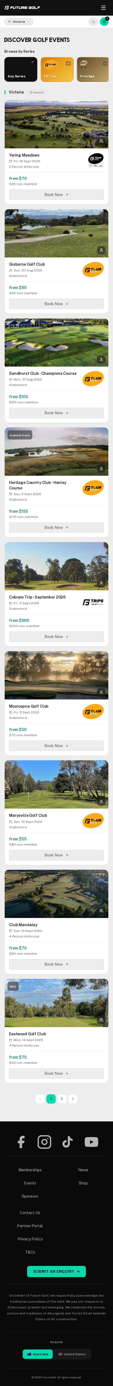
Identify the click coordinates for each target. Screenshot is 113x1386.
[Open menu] (103, 7)
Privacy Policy (30, 1239)
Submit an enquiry (56, 1271)
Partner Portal (30, 1226)
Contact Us (30, 1213)
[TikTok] (68, 1142)
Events (30, 1183)
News (83, 1170)
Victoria (19, 22)
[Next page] (73, 1099)
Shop (83, 1183)
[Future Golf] (22, 8)
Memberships (30, 1170)
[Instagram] (44, 1142)
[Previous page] (40, 1099)
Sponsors (30, 1196)
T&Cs (30, 1252)
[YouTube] (91, 1142)
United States (72, 1354)
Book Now (53, 194)
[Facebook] (20, 1142)
